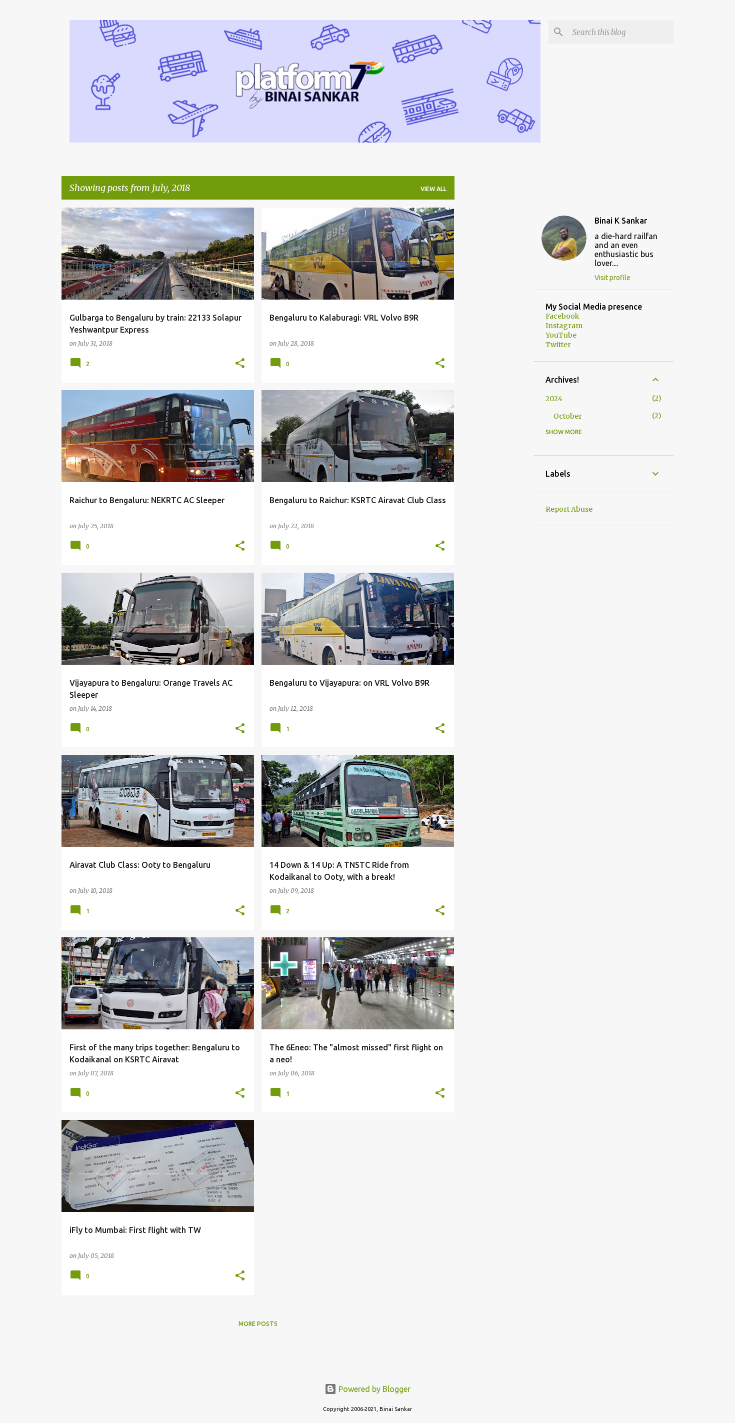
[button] (240, 364)
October (568, 416)
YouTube (561, 335)
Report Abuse (569, 509)
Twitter (558, 344)
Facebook (563, 316)
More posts (258, 1323)
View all (433, 189)
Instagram (564, 325)
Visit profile (612, 278)
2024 (554, 398)
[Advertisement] (494, 358)
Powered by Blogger (373, 1388)
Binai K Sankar (620, 220)
